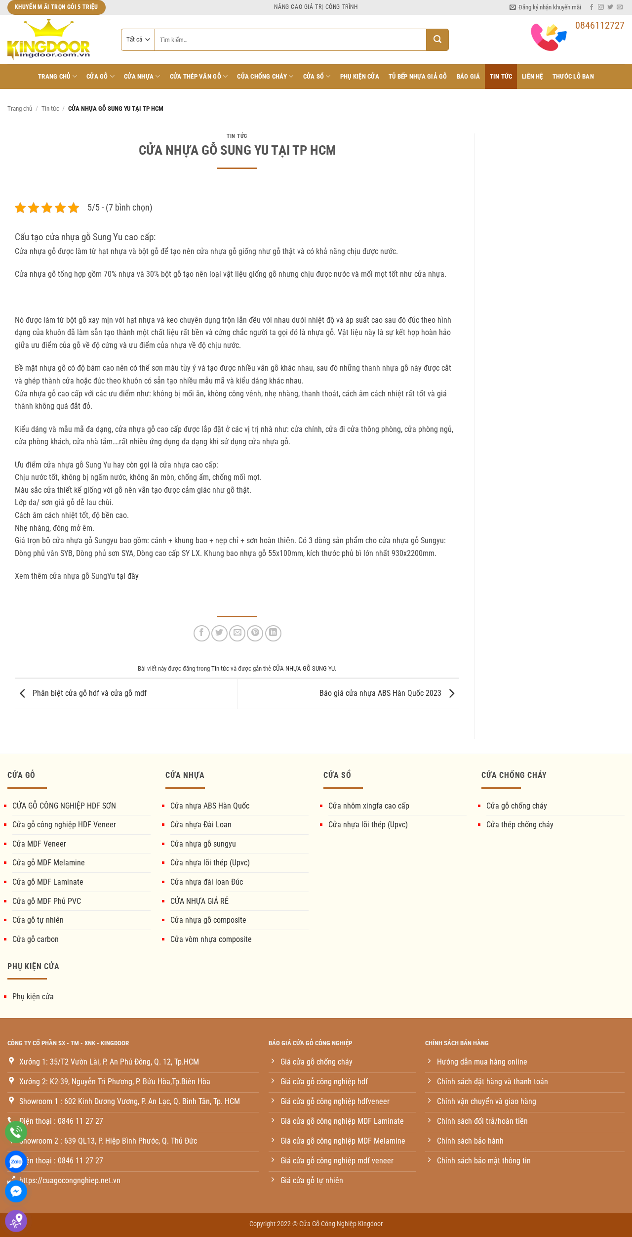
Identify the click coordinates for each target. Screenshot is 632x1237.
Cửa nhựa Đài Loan (201, 824)
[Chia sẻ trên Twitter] (219, 633)
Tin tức (50, 108)
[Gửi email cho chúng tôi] (620, 7)
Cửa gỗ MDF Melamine (48, 862)
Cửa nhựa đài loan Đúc (206, 882)
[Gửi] (438, 40)
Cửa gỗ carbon (35, 939)
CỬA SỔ (313, 76)
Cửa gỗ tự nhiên (38, 920)
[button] (545, 7)
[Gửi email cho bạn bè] (237, 633)
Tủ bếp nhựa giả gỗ (418, 76)
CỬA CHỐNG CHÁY (262, 76)
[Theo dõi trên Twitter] (610, 7)
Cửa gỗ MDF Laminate (47, 882)
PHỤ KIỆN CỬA (359, 76)
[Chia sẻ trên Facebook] (202, 633)
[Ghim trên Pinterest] (255, 633)
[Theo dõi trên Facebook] (591, 7)
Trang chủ (54, 76)
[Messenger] (16, 1191)
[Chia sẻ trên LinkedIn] (273, 633)
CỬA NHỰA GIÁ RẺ (199, 901)
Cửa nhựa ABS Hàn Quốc (209, 805)
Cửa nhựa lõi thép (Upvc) (210, 862)
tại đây (128, 576)
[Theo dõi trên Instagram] (601, 7)
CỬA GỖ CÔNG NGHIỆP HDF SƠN (64, 805)
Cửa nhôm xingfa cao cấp (368, 805)
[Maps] (16, 1221)
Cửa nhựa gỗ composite (208, 920)
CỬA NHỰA (139, 76)
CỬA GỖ (97, 76)
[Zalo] (16, 1162)
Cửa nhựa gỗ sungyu (203, 844)
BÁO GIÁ (468, 76)
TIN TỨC (501, 76)
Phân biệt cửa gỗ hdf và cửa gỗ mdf (89, 693)
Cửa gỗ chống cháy (516, 805)
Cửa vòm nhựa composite (211, 939)
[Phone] (16, 1132)
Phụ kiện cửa (33, 996)
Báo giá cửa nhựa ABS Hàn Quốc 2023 (381, 693)
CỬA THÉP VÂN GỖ (195, 76)
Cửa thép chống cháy (519, 824)
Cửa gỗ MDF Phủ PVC (46, 901)
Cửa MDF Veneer (39, 844)
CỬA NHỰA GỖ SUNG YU (304, 668)
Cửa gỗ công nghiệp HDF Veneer (64, 824)
